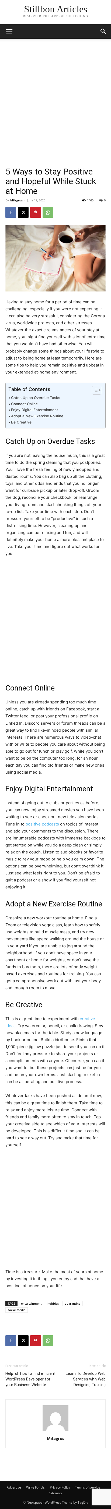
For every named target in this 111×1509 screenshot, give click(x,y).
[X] (23, 212)
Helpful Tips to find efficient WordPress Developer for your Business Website (30, 1379)
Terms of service (87, 1487)
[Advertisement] (55, 108)
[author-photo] (55, 1431)
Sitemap (55, 1493)
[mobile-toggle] (9, 31)
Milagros (16, 200)
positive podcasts (42, 824)
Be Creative (21, 422)
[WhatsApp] (48, 212)
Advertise (14, 1487)
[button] (103, 31)
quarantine (72, 1303)
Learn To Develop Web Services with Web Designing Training (86, 1379)
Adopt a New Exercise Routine (37, 416)
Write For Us (35, 1487)
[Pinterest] (35, 212)
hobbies (53, 1303)
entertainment (31, 1303)
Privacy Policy (60, 1487)
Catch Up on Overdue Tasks (35, 398)
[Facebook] (10, 212)
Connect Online (24, 404)
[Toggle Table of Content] (94, 390)
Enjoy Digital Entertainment (34, 410)
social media (16, 1310)
